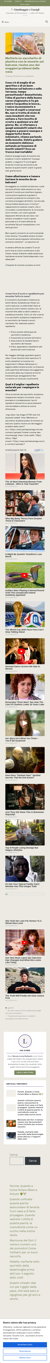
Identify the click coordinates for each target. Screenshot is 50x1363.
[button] (46, 22)
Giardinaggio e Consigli (26, 9)
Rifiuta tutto (25, 1358)
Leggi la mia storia (25, 1072)
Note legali (25, 4)
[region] (25, 1341)
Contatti (18, 1)
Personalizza (25, 1351)
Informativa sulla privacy (35, 1)
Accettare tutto (25, 1345)
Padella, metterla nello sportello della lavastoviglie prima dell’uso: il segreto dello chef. (24, 1270)
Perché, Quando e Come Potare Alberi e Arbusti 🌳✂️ (23, 1190)
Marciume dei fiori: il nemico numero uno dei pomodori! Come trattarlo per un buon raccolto (24, 1248)
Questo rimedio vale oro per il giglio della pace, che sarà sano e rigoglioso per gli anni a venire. (25, 1291)
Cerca (13, 1155)
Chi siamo (8, 1)
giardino (11, 1008)
